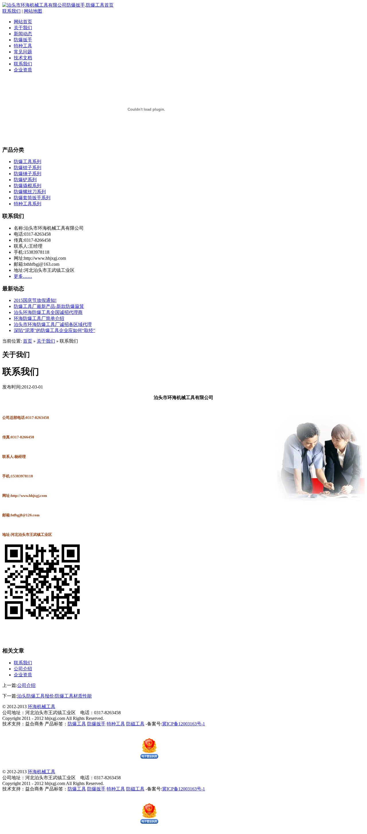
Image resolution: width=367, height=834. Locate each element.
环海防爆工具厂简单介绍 (39, 318)
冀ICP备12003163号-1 (183, 723)
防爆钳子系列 (27, 167)
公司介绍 (23, 668)
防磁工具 (135, 723)
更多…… (23, 276)
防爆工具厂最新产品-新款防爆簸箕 (49, 306)
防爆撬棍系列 (27, 185)
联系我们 (11, 11)
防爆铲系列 (25, 179)
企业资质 (23, 69)
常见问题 (23, 51)
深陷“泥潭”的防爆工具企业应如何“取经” (54, 330)
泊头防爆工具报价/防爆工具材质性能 (54, 696)
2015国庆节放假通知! (35, 300)
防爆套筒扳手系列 (32, 197)
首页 (27, 341)
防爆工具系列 (27, 161)
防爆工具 (77, 723)
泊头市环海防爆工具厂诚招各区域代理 (53, 324)
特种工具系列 (27, 203)
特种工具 (23, 45)
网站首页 (23, 21)
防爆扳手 (23, 39)
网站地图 (33, 11)
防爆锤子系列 (27, 173)
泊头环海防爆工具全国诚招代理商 (48, 312)
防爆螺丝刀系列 (30, 191)
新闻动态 (23, 33)
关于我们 (23, 27)
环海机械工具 (41, 706)
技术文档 (23, 57)
